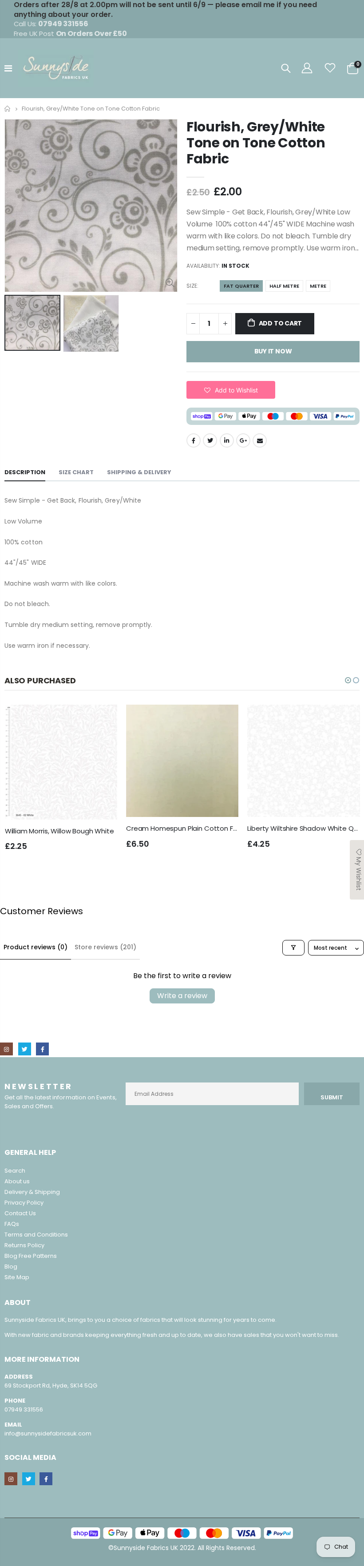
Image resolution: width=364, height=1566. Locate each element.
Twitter (210, 440)
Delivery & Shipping (32, 1192)
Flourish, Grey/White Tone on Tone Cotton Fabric (255, 142)
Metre (318, 285)
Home (7, 108)
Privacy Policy (24, 1202)
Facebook (193, 440)
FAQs (11, 1224)
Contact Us (20, 1213)
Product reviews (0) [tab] (35, 947)
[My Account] (307, 68)
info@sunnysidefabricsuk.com (47, 1433)
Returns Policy (24, 1245)
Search (14, 1170)
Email (260, 440)
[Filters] (293, 947)
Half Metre (284, 285)
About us (17, 1181)
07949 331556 (23, 1409)
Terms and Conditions (36, 1234)
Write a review (182, 996)
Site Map (16, 1277)
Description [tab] (24, 472)
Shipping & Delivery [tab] (139, 472)
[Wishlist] (330, 68)
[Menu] (8, 68)
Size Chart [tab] (76, 472)
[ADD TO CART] (103, 719)
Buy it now (273, 351)
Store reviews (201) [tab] (105, 947)
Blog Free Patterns (30, 1256)
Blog (10, 1266)
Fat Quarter (241, 285)
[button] (230, 390)
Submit (331, 1097)
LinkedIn (227, 440)
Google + (243, 440)
